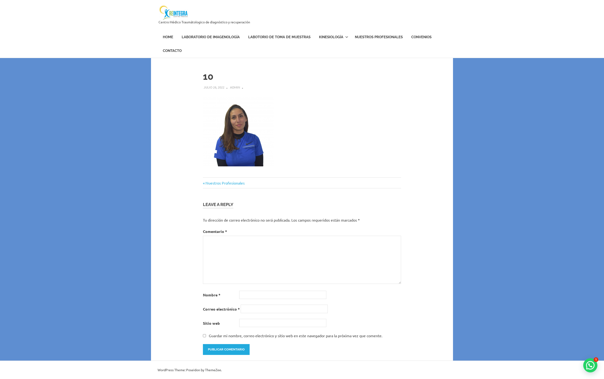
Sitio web (211, 323)
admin (235, 87)
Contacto (172, 51)
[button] (590, 365)
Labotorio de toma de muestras (279, 37)
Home (168, 37)
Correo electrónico (221, 309)
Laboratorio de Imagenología (211, 37)
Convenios (421, 37)
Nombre (211, 294)
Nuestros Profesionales (379, 37)
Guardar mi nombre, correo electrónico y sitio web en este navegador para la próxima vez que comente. (295, 335)
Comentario (215, 231)
